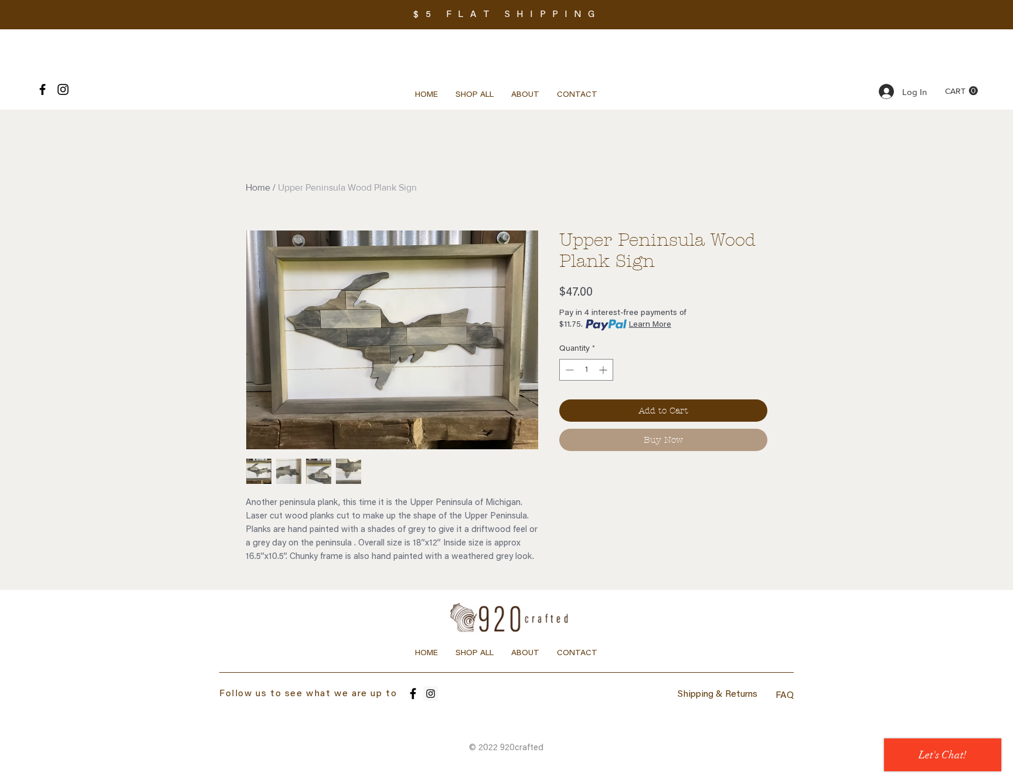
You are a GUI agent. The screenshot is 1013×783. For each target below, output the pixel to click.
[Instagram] (430, 693)
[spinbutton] (586, 370)
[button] (961, 91)
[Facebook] (413, 693)
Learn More (650, 325)
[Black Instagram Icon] (63, 89)
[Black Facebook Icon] (42, 89)
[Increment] (604, 370)
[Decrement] (568, 370)
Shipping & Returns (717, 694)
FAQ (785, 695)
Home (258, 187)
